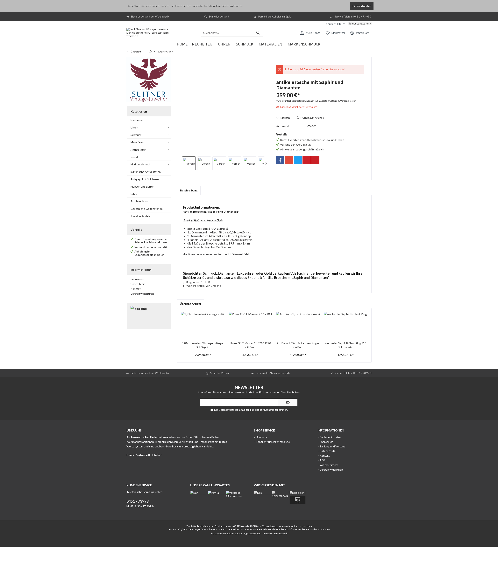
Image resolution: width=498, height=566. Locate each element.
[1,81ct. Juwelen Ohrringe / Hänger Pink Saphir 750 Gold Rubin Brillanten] (203, 325)
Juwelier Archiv (140, 216)
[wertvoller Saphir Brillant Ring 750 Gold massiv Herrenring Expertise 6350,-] (346, 325)
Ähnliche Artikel (190, 303)
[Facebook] (280, 160)
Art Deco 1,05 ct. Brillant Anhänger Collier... (298, 345)
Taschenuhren (139, 201)
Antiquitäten (138, 149)
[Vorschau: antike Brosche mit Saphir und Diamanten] (189, 163)
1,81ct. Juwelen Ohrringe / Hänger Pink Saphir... (203, 345)
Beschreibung (188, 190)
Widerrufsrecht (329, 464)
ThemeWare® (279, 533)
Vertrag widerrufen (142, 293)
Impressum (137, 279)
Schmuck (136, 134)
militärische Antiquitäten (146, 171)
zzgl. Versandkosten (345, 100)
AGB (322, 460)
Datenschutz (327, 450)
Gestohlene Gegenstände (147, 208)
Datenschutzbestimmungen (234, 409)
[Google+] (289, 160)
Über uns (261, 437)
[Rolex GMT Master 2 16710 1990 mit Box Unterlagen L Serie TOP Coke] (251, 325)
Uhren (134, 127)
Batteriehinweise (330, 437)
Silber (134, 194)
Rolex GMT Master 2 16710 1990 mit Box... (250, 345)
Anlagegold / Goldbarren (145, 179)
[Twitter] (298, 160)
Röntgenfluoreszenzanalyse (273, 441)
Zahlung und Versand (332, 446)
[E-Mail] (315, 160)
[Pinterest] (306, 160)
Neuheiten (137, 120)
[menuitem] (335, 23)
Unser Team (138, 284)
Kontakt (136, 288)
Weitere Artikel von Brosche (203, 285)
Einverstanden (361, 6)
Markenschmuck (140, 164)
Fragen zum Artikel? (312, 117)
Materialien (137, 142)
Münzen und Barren (142, 186)
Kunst (134, 157)
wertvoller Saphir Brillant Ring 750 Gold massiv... (345, 345)
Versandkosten (270, 526)
